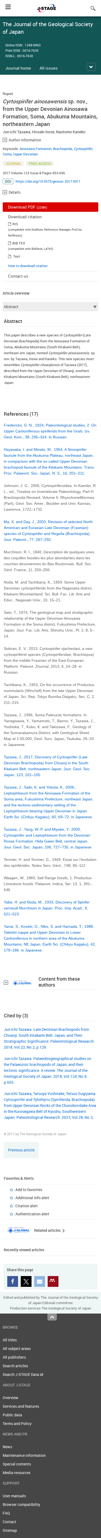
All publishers (14, 1357)
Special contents (17, 1464)
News (7, 1446)
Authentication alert (32, 1213)
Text (16, 256)
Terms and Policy (17, 1423)
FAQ (6, 1513)
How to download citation (27, 265)
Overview (10, 1397)
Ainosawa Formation (35, 148)
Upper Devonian (25, 154)
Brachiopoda (62, 148)
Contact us (18, 276)
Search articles (15, 1365)
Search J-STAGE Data (21, 1374)
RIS (15, 223)
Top (52, 1317)
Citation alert (26, 1205)
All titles (10, 1339)
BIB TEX (18, 243)
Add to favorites (28, 1189)
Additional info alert (32, 1197)
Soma (7, 154)
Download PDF (27, 207)
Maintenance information (24, 1455)
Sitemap (10, 1530)
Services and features (21, 1406)
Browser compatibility (21, 1504)
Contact (9, 1521)
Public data (12, 1414)
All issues (49, 68)
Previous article (21, 1149)
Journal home (18, 68)
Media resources (16, 1472)
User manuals (14, 1495)
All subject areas (17, 1348)
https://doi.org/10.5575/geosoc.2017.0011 (48, 181)
